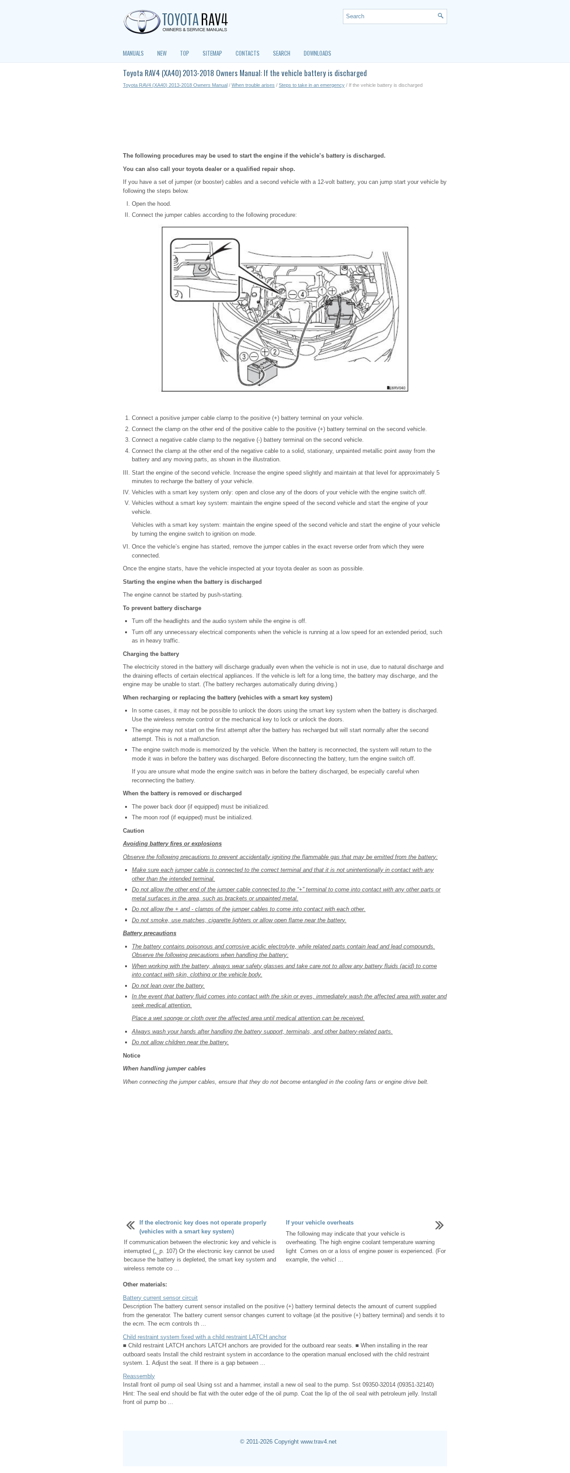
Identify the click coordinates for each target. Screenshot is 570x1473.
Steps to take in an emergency (312, 85)
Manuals (133, 53)
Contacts (248, 53)
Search (281, 53)
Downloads (317, 53)
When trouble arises (253, 85)
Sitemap (212, 53)
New (162, 53)
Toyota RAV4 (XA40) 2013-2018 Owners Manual (175, 85)
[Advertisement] (285, 120)
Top (184, 53)
